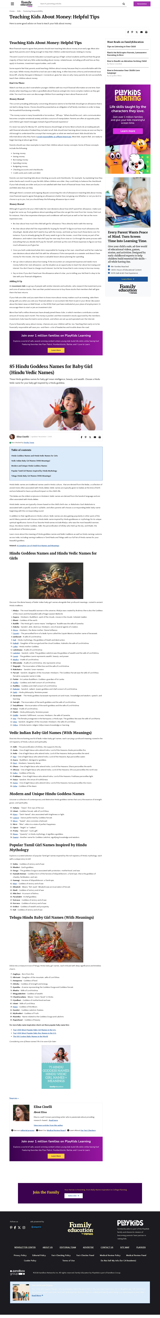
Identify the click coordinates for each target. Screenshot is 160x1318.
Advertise (88, 1247)
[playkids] (128, 129)
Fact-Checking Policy (61, 1255)
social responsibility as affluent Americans (54, 137)
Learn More (56, 350)
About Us (48, 1247)
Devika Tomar (29, 443)
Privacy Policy (20, 1255)
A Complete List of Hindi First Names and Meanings (38, 546)
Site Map (124, 1247)
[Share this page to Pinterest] (85, 437)
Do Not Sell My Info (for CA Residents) (118, 1261)
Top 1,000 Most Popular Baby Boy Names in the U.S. (34, 1033)
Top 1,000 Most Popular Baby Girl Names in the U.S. (34, 1030)
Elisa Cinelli (43, 1107)
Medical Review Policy (110, 1255)
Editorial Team (68, 1247)
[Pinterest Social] (11, 1227)
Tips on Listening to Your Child (121, 46)
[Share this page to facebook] (128, 32)
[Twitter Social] (19, 1227)
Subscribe (72, 1196)
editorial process (27, 1130)
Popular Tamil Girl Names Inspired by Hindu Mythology (34, 471)
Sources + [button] (14, 1098)
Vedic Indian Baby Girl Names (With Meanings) (30, 461)
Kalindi (16, 643)
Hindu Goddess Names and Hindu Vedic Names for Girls (34, 456)
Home (12, 11)
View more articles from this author (48, 1125)
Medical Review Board (56, 1130)
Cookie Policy (30, 1261)
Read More (36, 1295)
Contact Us (107, 1247)
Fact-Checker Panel (85, 1255)
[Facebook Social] (15, 1227)
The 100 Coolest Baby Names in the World (30, 1036)
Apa (14, 757)
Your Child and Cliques (42, 1285)
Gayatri (16, 633)
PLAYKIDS (141, 1247)
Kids (19, 11)
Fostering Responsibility (33, 11)
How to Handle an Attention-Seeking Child (127, 61)
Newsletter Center (25, 1247)
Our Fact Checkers (88, 1130)
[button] (137, 32)
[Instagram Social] (24, 1227)
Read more (53, 1120)
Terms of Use (68, 1261)
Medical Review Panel (136, 1255)
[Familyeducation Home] (80, 1228)
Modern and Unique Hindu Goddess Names (29, 466)
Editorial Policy (39, 1255)
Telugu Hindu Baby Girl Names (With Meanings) (31, 476)
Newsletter (142, 4)
